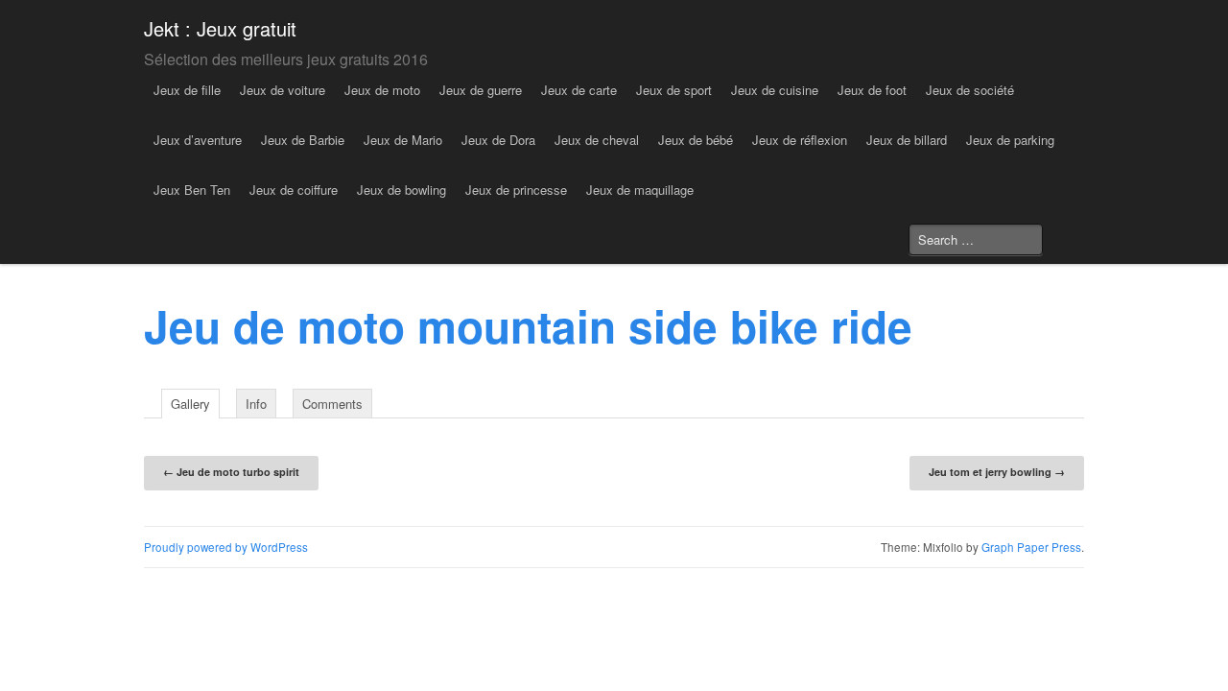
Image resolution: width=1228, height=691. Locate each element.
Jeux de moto (382, 90)
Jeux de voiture (282, 90)
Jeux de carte (579, 90)
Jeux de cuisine (774, 90)
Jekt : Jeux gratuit (220, 28)
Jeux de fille (187, 90)
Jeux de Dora (498, 140)
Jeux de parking (1010, 140)
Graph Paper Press (1031, 547)
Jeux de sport (674, 90)
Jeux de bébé (695, 140)
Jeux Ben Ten (192, 189)
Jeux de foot (872, 90)
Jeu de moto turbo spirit (231, 472)
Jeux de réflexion (799, 140)
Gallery (190, 403)
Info (256, 403)
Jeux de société (970, 90)
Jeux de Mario (403, 140)
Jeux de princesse (516, 189)
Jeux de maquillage (640, 189)
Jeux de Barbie (302, 140)
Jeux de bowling (401, 189)
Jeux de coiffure (293, 189)
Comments (332, 403)
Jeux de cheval (597, 140)
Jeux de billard (906, 140)
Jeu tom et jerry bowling (997, 472)
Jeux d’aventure (198, 140)
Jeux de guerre (480, 90)
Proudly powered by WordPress (226, 547)
